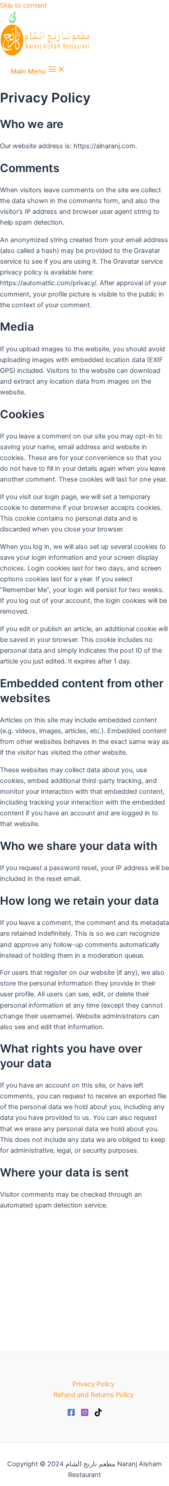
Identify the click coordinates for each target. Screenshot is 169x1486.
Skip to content (23, 5)
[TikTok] (98, 1414)
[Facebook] (71, 1414)
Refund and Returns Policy (94, 1395)
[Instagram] (85, 1414)
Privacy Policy (93, 1384)
